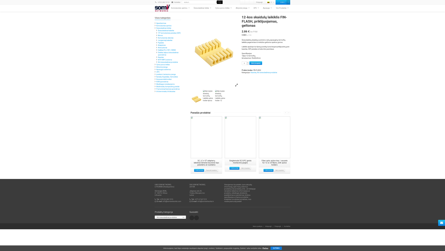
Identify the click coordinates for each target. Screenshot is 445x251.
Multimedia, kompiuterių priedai (167, 87)
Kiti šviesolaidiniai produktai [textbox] (170, 217)
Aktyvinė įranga (241, 8)
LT (271, 2)
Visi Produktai (281, 8)
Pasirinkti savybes (211, 170)
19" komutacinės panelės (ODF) (169, 33)
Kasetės (253, 72)
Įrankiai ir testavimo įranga (166, 74)
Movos (160, 35)
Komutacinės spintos (179, 8)
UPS (255, 8)
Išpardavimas (161, 23)
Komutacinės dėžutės (165, 38)
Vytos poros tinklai (222, 8)
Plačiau (265, 248)
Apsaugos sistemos (163, 69)
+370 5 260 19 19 (163, 2)
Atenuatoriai (162, 48)
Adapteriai (162, 45)
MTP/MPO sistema (165, 60)
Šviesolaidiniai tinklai (201, 8)
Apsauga (266, 8)
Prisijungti (259, 2)
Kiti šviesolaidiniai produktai (267, 72)
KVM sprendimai (162, 82)
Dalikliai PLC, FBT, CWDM (167, 50)
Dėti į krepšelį (255, 63)
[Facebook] (251, 2)
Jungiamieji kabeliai (165, 40)
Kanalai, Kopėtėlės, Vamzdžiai (167, 77)
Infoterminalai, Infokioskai (165, 91)
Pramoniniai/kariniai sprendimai (168, 89)
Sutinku (276, 248)
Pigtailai (161, 43)
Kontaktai (177, 2)
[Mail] (247, 2)
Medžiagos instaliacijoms (165, 84)
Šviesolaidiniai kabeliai (166, 30)
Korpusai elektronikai (164, 79)
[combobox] (170, 217)
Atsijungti (268, 226)
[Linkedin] (242, 2)
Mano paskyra (257, 226)
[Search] (220, 2)
